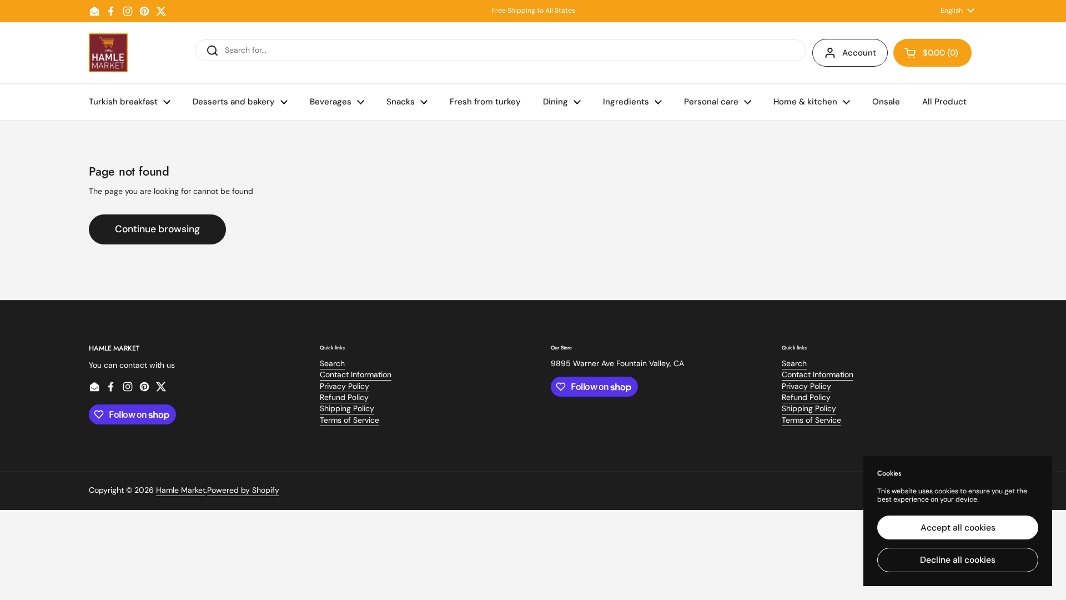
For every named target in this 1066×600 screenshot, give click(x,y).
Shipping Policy (347, 408)
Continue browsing (157, 229)
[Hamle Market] (108, 52)
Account (859, 52)
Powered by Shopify (243, 490)
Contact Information (355, 374)
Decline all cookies (957, 560)
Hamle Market (180, 490)
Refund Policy (344, 397)
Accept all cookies (958, 527)
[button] (932, 53)
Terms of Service (349, 420)
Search (332, 363)
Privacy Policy (344, 386)
